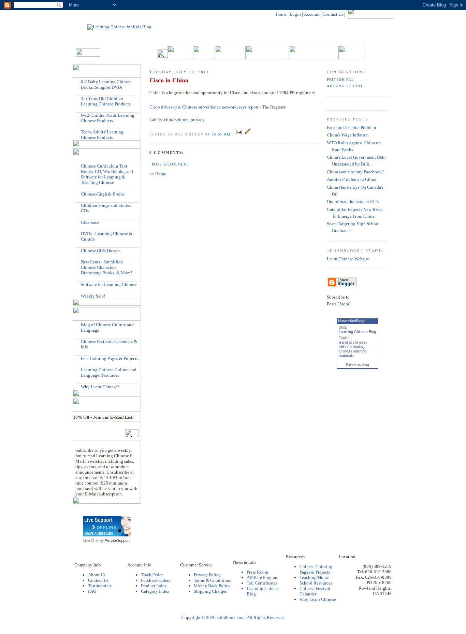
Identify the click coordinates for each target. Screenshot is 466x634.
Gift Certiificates (262, 583)
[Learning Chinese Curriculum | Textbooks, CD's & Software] (78, 166)
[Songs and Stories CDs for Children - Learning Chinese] (78, 205)
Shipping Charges (210, 591)
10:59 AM (222, 134)
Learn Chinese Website (348, 258)
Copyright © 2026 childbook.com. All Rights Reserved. (233, 617)
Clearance (90, 222)
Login (295, 14)
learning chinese (352, 342)
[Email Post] (238, 133)
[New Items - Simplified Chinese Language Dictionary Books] (78, 261)
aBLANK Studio (344, 86)
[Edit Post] (247, 133)
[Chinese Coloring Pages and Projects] (78, 358)
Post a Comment (171, 164)
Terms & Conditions (212, 580)
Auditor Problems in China (351, 179)
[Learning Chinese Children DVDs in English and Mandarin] (78, 233)
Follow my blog (357, 364)
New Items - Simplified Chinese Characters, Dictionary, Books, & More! (106, 267)
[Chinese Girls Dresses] (78, 250)
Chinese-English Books (103, 194)
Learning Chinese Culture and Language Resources (108, 372)
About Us (96, 574)
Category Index (155, 591)
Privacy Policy (207, 574)
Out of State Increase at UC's (353, 201)
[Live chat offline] (107, 534)
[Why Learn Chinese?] (78, 386)
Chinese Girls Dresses (100, 250)
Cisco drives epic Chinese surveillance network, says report (204, 107)
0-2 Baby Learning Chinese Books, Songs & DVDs (106, 84)
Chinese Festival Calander (315, 591)
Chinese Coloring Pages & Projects (316, 569)
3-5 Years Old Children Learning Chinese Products (106, 101)
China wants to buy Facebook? (355, 171)
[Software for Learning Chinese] (78, 284)
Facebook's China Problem (351, 127)
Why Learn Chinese (318, 599)
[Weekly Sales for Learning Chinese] (78, 295)
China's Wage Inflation (348, 135)
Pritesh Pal (340, 79)
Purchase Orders (155, 580)
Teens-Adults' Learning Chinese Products (102, 134)
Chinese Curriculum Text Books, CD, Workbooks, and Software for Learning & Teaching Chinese (107, 174)
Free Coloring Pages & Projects (109, 358)
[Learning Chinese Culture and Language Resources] (78, 369)
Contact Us (333, 14)
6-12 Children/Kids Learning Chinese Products (107, 118)
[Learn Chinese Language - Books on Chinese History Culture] (78, 193)
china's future (176, 119)
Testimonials (100, 585)
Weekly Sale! (93, 296)
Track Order (152, 574)
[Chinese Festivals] (78, 341)
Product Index (154, 585)
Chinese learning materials (352, 353)
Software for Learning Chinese (109, 284)
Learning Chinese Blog (357, 332)
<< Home (157, 173)
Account (312, 14)
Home (281, 14)
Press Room (257, 572)
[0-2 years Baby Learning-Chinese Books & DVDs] (78, 81)
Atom (344, 303)
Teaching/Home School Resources (316, 580)
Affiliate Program (262, 577)
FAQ (92, 591)
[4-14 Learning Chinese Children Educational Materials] (78, 115)
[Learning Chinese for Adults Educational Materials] (78, 131)
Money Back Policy (212, 585)
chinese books (351, 347)
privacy (198, 119)
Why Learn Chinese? (100, 386)
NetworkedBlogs (351, 321)
